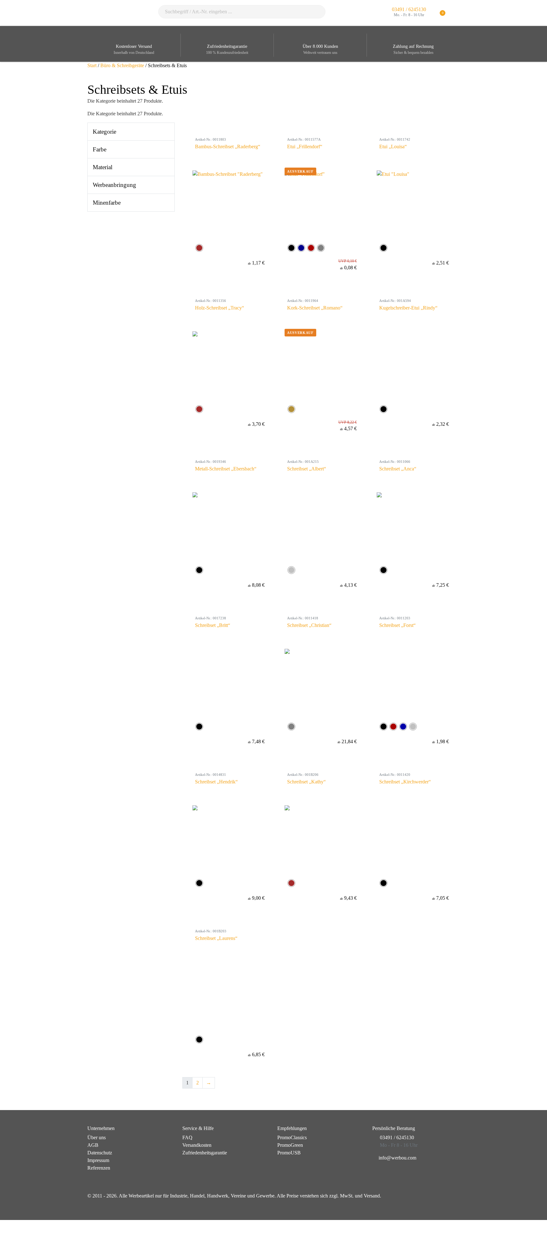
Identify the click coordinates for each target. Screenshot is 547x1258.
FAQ (187, 1137)
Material (102, 167)
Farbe (99, 149)
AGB (92, 1145)
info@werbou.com (397, 1157)
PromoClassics (292, 1137)
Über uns (96, 1137)
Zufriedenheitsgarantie (204, 1152)
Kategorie (104, 131)
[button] (456, 13)
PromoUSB (289, 1152)
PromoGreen (290, 1145)
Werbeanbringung (114, 185)
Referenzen (98, 1168)
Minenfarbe (107, 202)
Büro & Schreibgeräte (122, 65)
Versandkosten (196, 1145)
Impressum (98, 1160)
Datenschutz (99, 1152)
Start (92, 65)
